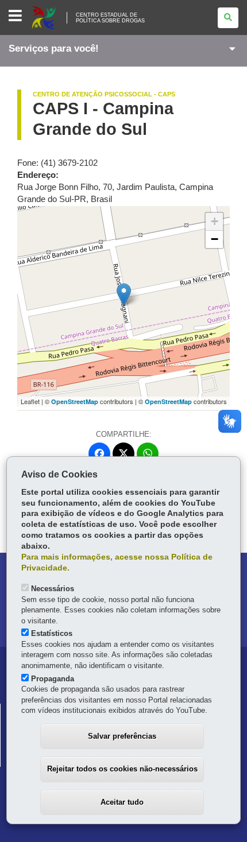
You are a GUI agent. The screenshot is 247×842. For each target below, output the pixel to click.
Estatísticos (51, 633)
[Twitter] (123, 453)
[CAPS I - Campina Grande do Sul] (124, 294)
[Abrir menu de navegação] (15, 16)
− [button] (214, 239)
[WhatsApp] (147, 453)
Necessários (52, 588)
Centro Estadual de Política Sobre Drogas (110, 18)
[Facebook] (99, 453)
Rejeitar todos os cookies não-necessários (122, 769)
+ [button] (214, 221)
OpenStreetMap (74, 401)
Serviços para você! (54, 48)
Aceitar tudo (122, 802)
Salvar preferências (122, 736)
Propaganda (52, 678)
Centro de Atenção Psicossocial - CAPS (104, 94)
